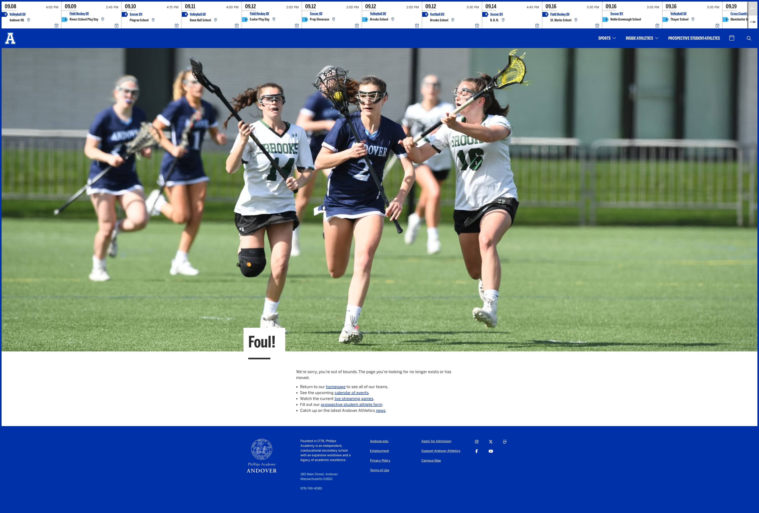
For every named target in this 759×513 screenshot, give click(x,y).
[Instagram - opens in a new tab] (477, 443)
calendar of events (352, 392)
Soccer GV (316, 14)
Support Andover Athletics (440, 451)
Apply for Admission (436, 441)
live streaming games (354, 398)
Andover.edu (379, 441)
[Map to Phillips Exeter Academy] (274, 19)
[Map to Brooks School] (392, 19)
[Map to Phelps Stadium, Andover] (452, 20)
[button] (749, 38)
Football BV (437, 14)
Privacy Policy (380, 460)
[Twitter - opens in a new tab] (491, 443)
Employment (379, 451)
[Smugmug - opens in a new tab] (504, 443)
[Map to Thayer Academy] (693, 19)
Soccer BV (136, 14)
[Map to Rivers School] (102, 19)
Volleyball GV (17, 14)
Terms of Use (379, 470)
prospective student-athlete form (351, 404)
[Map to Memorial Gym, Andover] (28, 20)
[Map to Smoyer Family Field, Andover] (153, 20)
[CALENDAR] (732, 37)
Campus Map (431, 460)
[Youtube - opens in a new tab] (491, 453)
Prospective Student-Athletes (694, 38)
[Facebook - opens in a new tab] (476, 453)
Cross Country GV (742, 14)
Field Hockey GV (79, 14)
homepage (336, 386)
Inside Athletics (639, 38)
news (380, 410)
